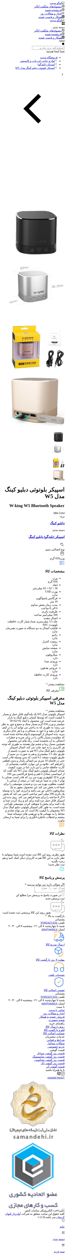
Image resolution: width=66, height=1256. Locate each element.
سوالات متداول (56, 1043)
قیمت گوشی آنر (55, 1066)
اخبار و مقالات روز (54, 1013)
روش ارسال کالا (55, 1026)
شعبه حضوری (56, 1020)
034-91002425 (49, 922)
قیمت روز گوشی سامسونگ (48, 1056)
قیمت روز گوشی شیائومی (49, 1059)
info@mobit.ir (50, 929)
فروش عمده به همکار (52, 1016)
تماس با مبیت (57, 1010)
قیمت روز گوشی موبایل (51, 1053)
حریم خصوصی (56, 1046)
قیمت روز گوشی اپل (53, 1063)
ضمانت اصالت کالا (54, 1033)
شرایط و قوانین (56, 1040)
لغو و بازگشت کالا (54, 1030)
